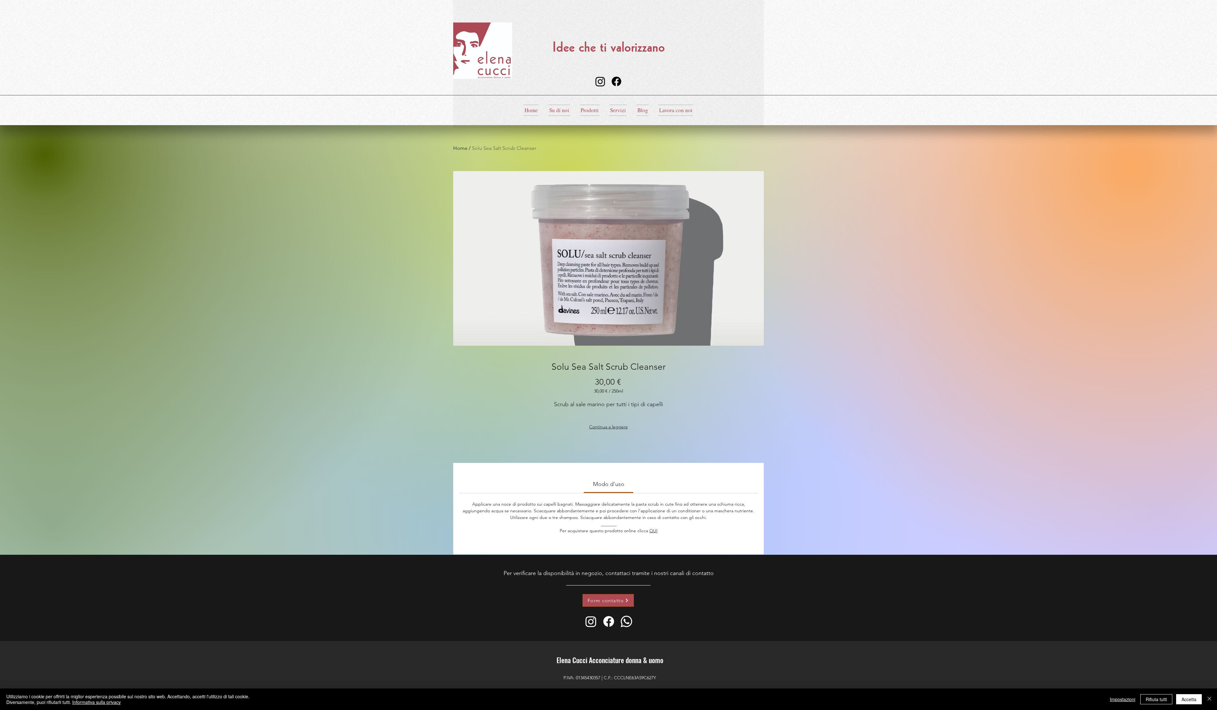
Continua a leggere (608, 427)
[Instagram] (600, 81)
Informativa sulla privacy (96, 702)
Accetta (1189, 699)
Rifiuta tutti (1156, 699)
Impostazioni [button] (1122, 699)
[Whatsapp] (626, 621)
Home (460, 148)
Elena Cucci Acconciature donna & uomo (610, 660)
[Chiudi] (1209, 699)
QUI (653, 531)
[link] (608, 484)
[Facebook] (616, 81)
